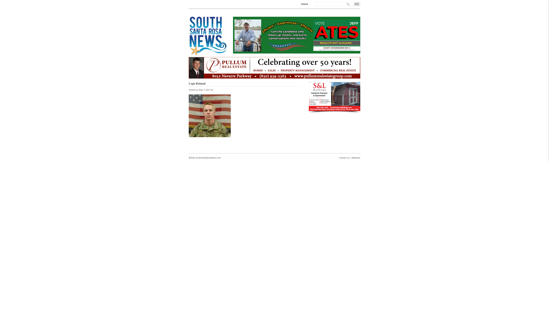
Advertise (356, 157)
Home (304, 4)
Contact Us (344, 157)
